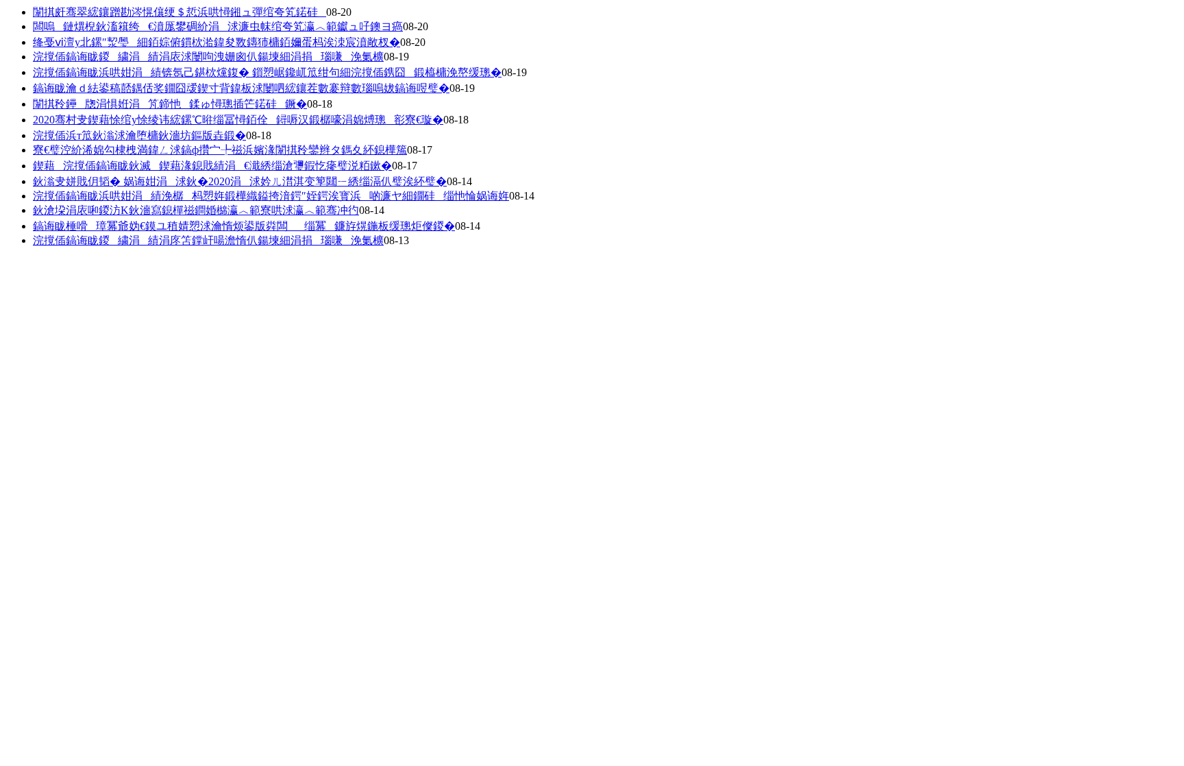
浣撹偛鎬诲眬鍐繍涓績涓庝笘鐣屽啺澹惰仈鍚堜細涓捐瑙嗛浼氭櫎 (208, 240)
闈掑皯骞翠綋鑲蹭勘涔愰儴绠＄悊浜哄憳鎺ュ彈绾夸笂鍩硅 (179, 12)
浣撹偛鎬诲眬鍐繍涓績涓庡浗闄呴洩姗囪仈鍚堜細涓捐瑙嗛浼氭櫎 (208, 56)
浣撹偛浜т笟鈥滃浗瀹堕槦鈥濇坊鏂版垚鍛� (139, 135)
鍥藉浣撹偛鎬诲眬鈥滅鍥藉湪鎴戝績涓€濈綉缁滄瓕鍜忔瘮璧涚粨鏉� (212, 165)
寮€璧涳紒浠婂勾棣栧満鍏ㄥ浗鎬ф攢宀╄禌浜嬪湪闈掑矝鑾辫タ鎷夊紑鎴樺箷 (220, 150)
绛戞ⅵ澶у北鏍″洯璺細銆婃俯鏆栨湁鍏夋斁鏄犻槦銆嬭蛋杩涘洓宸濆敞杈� (216, 42)
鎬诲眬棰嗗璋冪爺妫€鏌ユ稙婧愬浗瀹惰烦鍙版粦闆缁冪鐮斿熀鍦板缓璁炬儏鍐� (244, 226)
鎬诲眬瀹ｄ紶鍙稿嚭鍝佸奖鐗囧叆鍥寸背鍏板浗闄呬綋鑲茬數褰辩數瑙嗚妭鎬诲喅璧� (241, 88)
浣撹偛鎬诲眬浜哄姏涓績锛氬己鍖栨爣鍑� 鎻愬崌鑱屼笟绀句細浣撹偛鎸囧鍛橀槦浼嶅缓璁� (267, 72)
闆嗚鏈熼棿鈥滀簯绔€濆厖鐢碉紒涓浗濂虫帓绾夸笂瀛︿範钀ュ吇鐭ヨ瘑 (218, 26)
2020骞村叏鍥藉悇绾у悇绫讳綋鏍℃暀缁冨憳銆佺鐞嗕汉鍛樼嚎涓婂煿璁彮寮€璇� (238, 119)
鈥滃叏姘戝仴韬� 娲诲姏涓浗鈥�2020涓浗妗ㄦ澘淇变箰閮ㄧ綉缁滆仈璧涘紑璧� (240, 181)
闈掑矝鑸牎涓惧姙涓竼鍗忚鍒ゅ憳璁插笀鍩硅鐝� (170, 104)
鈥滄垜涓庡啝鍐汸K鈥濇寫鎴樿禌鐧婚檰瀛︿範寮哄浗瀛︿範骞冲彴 (196, 210)
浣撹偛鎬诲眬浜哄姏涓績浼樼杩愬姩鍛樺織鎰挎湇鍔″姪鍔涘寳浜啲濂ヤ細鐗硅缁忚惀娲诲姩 (271, 196)
